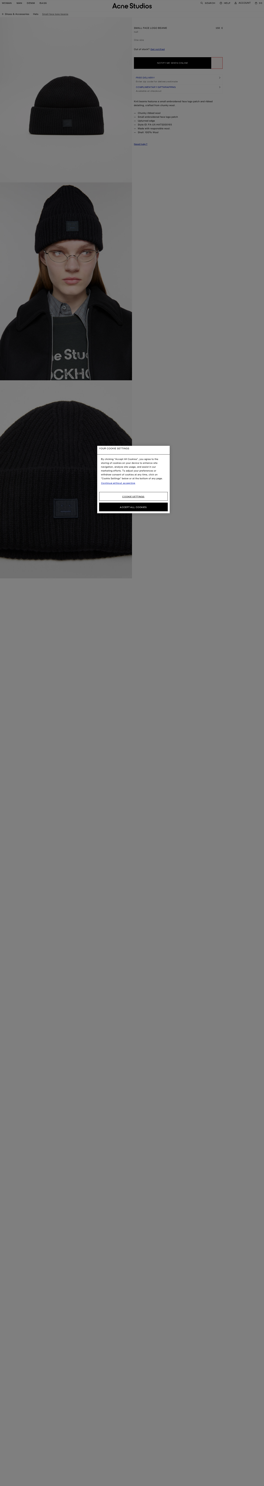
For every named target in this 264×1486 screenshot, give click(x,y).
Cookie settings (133, 496)
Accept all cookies (133, 507)
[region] (133, 479)
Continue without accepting (118, 483)
